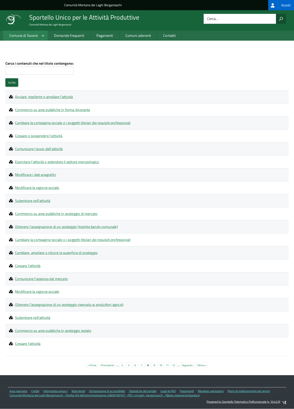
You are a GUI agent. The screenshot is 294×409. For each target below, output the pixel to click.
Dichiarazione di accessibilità (107, 391)
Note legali (78, 391)
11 (168, 365)
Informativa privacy (55, 391)
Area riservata (18, 391)
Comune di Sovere (23, 35)
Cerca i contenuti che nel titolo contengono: (39, 63)
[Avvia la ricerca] (281, 19)
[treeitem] (281, 5)
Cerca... (212, 19)
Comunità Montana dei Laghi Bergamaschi (93, 5)
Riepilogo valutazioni (211, 391)
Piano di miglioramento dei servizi (249, 391)
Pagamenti (104, 35)
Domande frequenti (69, 35)
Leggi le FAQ (168, 391)
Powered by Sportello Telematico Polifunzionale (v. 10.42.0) (243, 401)
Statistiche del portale (142, 391)
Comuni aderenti (138, 35)
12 (174, 365)
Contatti (169, 35)
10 (161, 365)
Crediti (35, 391)
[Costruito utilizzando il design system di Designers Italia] (284, 403)
